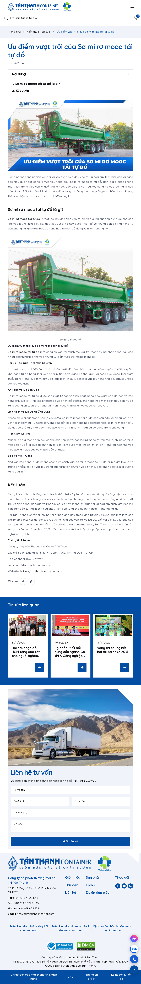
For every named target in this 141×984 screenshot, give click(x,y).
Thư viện (71, 885)
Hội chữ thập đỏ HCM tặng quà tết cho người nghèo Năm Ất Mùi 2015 (26, 652)
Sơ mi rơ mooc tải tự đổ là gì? (37, 84)
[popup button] (134, 969)
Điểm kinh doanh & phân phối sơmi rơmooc (29, 928)
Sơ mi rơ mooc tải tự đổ (23, 352)
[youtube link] (124, 886)
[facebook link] (23, 581)
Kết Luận (22, 90)
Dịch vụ (91, 885)
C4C (71, 976)
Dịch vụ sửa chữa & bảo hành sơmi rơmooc (112, 928)
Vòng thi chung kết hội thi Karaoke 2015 (112, 650)
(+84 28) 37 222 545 (25, 898)
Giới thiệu (72, 877)
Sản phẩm (93, 877)
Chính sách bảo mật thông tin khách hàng (33, 976)
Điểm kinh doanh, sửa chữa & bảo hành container (70, 928)
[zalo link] (130, 886)
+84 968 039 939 (29, 908)
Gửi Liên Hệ (70, 841)
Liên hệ (70, 893)
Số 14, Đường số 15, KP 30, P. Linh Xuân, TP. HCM (32, 890)
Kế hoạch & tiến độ (121, 976)
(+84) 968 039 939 (84, 780)
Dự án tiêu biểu (98, 893)
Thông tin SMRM (92, 976)
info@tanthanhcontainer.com (35, 913)
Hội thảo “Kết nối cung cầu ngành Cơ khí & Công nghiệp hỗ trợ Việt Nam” (70, 652)
